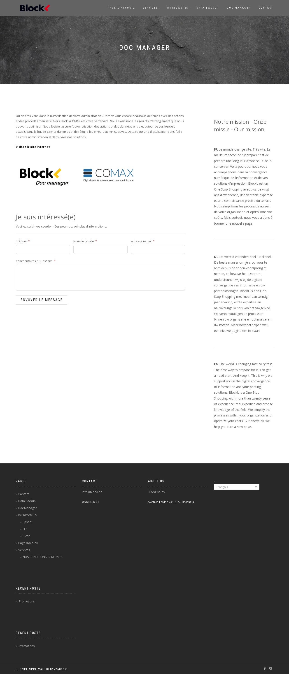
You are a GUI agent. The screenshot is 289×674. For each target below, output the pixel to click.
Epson (27, 522)
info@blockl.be (92, 492)
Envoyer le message (42, 300)
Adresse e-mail (141, 241)
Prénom (21, 241)
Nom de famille (83, 241)
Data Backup (207, 7)
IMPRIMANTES (177, 7)
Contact (266, 7)
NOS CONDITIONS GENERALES (43, 557)
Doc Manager (239, 7)
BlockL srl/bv (156, 492)
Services (150, 7)
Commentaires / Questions (34, 261)
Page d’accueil (121, 7)
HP (25, 529)
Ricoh (26, 536)
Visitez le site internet (33, 147)
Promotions (27, 601)
